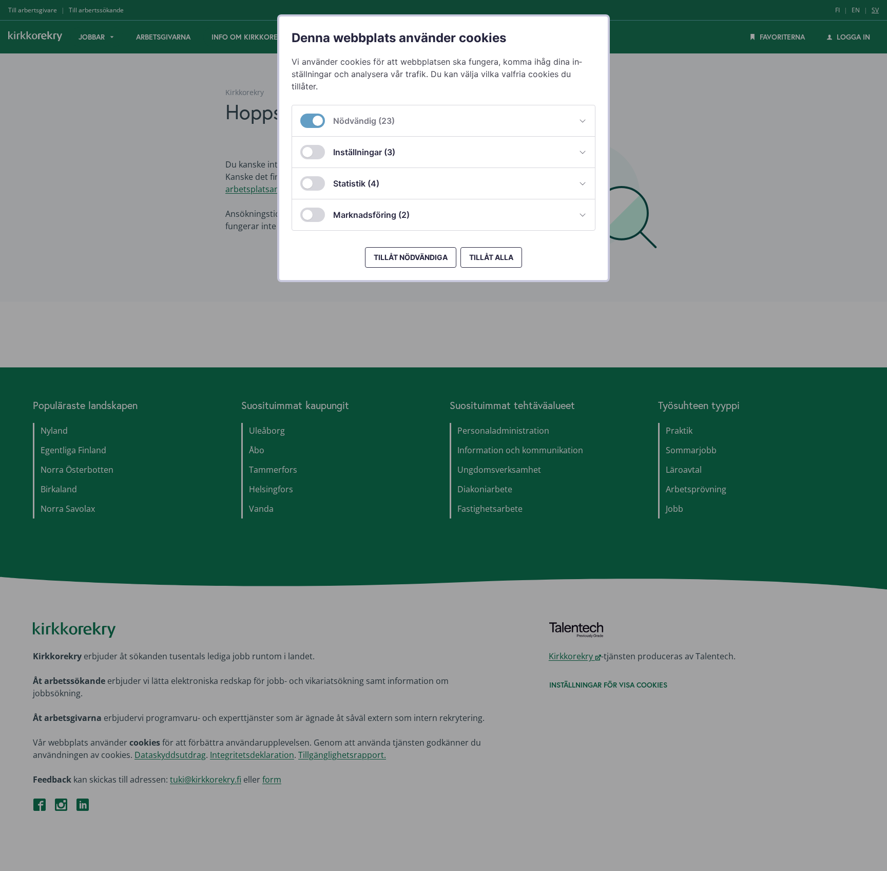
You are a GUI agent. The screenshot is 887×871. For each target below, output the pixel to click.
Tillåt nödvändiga (411, 257)
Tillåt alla (491, 257)
